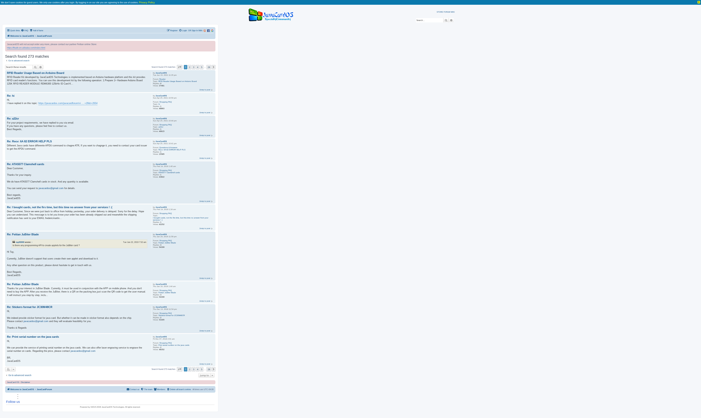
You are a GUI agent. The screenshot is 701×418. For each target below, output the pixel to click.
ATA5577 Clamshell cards (169, 173)
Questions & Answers (168, 148)
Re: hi (10, 95)
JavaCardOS (161, 73)
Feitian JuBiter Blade (167, 243)
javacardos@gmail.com (51, 188)
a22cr (160, 127)
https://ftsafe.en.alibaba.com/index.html (26, 48)
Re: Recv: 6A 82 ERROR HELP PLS (29, 141)
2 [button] (189, 67)
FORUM (447, 12)
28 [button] (209, 67)
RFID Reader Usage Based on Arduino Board (177, 81)
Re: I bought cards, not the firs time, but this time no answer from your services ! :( (59, 207)
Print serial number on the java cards (173, 345)
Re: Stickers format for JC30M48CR (29, 307)
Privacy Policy (147, 2)
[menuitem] (24, 30)
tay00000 (20, 242)
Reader (162, 79)
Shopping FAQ (165, 102)
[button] (179, 67)
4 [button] (197, 67)
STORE (440, 12)
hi (159, 104)
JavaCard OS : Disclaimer (18, 382)
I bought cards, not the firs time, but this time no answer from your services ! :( (180, 219)
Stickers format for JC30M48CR (171, 315)
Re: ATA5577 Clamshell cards (25, 164)
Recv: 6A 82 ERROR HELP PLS (171, 150)
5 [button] (201, 67)
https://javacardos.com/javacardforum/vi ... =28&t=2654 (67, 103)
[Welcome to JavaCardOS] (271, 14)
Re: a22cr (13, 118)
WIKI (453, 12)
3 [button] (193, 67)
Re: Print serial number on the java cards (33, 336)
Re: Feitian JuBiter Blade (23, 234)
